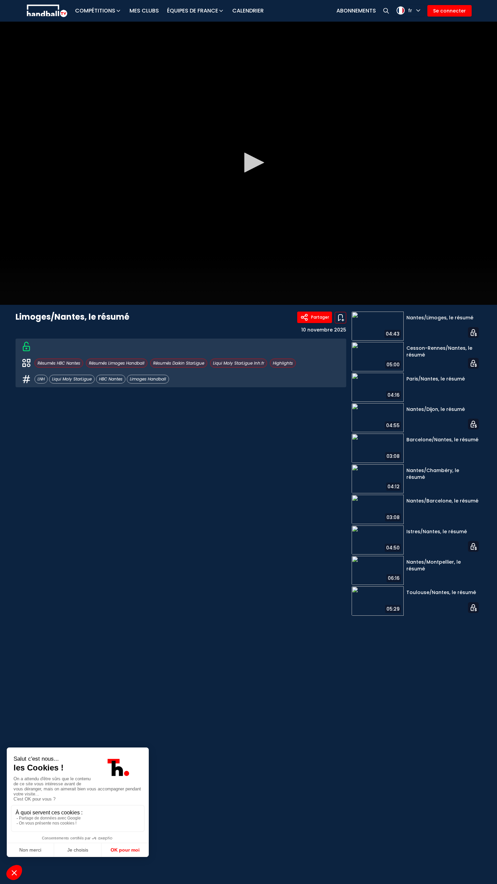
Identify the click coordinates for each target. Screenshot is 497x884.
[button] (252, 162)
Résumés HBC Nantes (59, 363)
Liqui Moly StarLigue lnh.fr (238, 363)
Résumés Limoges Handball (116, 363)
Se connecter (449, 10)
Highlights (283, 363)
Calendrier (248, 11)
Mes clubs (144, 11)
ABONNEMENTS (356, 11)
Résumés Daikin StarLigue (178, 363)
